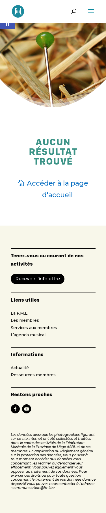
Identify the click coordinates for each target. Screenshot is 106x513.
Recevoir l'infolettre (37, 278)
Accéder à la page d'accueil (57, 189)
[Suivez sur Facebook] (15, 408)
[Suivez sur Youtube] (26, 408)
